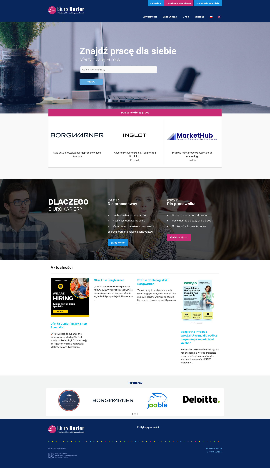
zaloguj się (155, 3)
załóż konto (118, 242)
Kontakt (199, 16)
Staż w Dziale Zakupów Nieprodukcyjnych (77, 152)
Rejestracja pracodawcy (179, 3)
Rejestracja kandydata (207, 3)
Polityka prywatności (148, 427)
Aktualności (150, 16)
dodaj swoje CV (179, 237)
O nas (186, 16)
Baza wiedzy (170, 16)
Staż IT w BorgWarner (109, 280)
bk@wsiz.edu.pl (214, 448)
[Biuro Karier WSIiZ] (66, 13)
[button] (132, 414)
